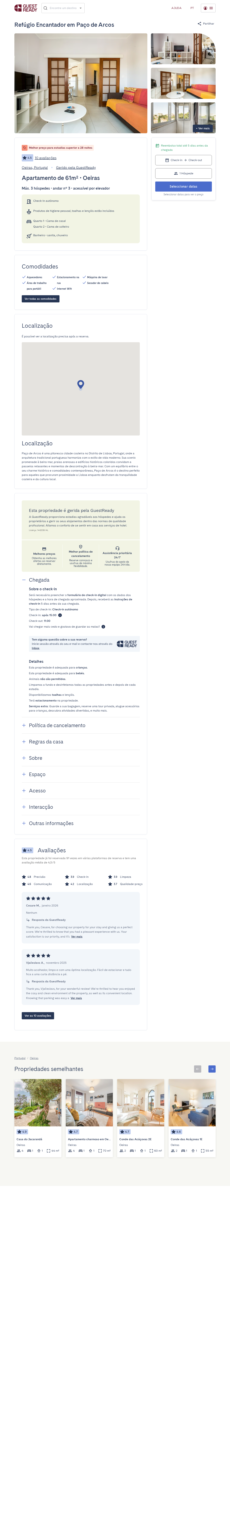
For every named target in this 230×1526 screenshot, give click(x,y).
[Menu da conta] (208, 8)
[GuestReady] (25, 8)
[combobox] (63, 8)
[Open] (80, 8)
